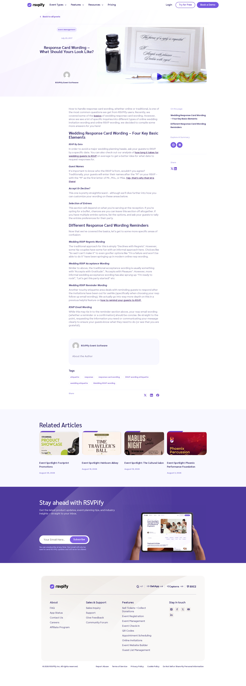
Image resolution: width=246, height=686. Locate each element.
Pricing (112, 5)
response (89, 377)
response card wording (109, 377)
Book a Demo (207, 5)
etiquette (74, 377)
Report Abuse (102, 667)
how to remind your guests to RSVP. (121, 300)
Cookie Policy (153, 667)
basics (98, 115)
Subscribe (79, 540)
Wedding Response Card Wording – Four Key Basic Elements (188, 117)
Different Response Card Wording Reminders (188, 125)
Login (169, 5)
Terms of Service (119, 667)
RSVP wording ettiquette (136, 377)
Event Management (66, 29)
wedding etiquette (79, 383)
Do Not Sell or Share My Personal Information (183, 667)
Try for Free (185, 5)
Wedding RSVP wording (104, 383)
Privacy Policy (137, 667)
